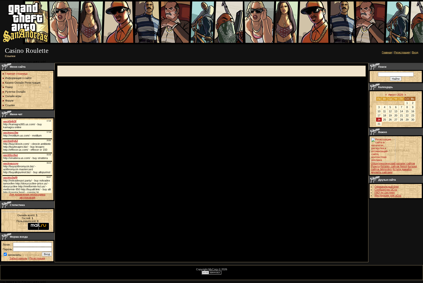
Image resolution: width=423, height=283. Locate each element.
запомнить (14, 254)
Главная (387, 52)
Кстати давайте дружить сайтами (391, 171)
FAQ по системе (385, 192)
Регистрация (402, 52)
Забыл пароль (18, 258)
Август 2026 (395, 94)
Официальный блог (387, 186)
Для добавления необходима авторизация (27, 196)
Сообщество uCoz (386, 189)
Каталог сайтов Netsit (393, 166)
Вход (415, 52)
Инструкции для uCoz (388, 195)
